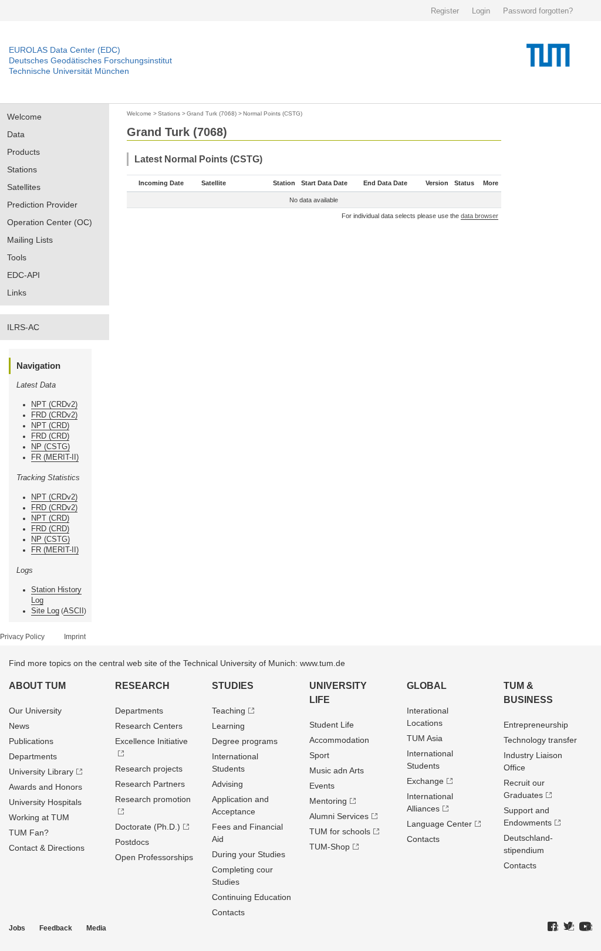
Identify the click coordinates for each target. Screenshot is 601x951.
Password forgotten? (538, 10)
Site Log (45, 610)
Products (23, 152)
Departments (33, 756)
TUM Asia (425, 738)
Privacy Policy (22, 637)
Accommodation (339, 740)
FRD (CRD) (50, 436)
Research (142, 686)
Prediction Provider (42, 204)
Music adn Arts (336, 770)
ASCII (73, 610)
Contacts (228, 912)
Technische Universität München (69, 71)
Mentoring (328, 801)
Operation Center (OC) (49, 222)
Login (481, 10)
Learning (228, 726)
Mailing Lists (30, 239)
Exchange (425, 781)
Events (322, 785)
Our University (35, 710)
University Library (41, 771)
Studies (233, 686)
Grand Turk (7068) (212, 113)
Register (445, 10)
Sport (319, 755)
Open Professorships (154, 857)
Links (16, 292)
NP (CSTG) (50, 446)
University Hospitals (45, 802)
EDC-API (23, 275)
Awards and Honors (45, 787)
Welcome (24, 116)
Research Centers (149, 726)
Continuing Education (251, 897)
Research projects (149, 768)
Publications (31, 741)
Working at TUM (39, 817)
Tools (16, 257)
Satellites (23, 187)
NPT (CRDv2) (54, 404)
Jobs (17, 928)
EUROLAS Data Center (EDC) (64, 50)
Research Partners (150, 784)
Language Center (439, 823)
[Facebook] (553, 927)
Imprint (75, 637)
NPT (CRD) (50, 425)
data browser (479, 215)
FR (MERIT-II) (55, 457)
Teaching (228, 710)
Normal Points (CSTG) (272, 113)
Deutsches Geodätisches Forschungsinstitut (90, 60)
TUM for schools (339, 831)
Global (427, 686)
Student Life (331, 724)
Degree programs (245, 741)
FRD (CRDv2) (54, 414)
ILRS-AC (23, 327)
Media (96, 928)
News (19, 726)
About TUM (37, 686)
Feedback (55, 928)
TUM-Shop (329, 846)
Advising (227, 784)
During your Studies (248, 854)
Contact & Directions (47, 847)
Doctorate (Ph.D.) (147, 826)
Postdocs (132, 842)
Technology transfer (540, 740)
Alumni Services (339, 816)
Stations (22, 169)
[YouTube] (585, 927)
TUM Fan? (29, 832)
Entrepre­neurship (536, 724)
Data (16, 134)
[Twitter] (568, 927)
